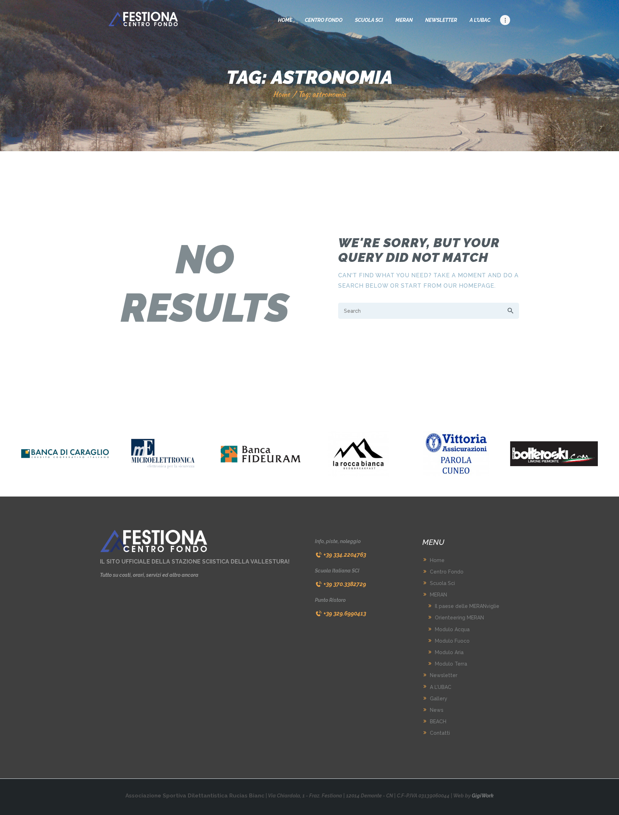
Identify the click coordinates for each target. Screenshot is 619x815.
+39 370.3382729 (344, 584)
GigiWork (483, 796)
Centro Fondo (447, 572)
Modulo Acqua (452, 629)
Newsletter (443, 675)
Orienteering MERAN (459, 617)
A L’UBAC (440, 687)
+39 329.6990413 (344, 613)
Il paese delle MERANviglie (467, 606)
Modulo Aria (449, 652)
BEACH (438, 721)
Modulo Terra (451, 664)
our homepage (468, 285)
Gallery (438, 698)
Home (281, 94)
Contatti (440, 733)
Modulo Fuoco (452, 641)
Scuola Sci (442, 583)
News (436, 710)
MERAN (438, 595)
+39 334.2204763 (344, 554)
